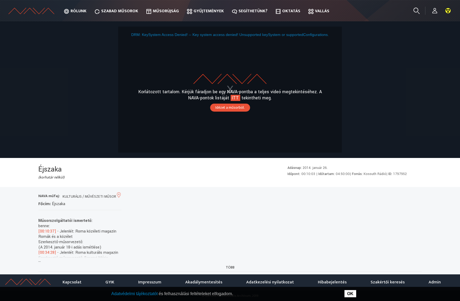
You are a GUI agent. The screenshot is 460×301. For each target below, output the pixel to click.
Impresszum (149, 282)
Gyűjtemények (209, 11)
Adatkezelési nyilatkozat (270, 282)
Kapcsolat (72, 282)
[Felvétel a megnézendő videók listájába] (378, 196)
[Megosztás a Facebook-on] (406, 196)
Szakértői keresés (388, 282)
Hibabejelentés (332, 282)
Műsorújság (166, 11)
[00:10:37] (47, 231)
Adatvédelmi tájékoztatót (135, 293)
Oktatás (291, 11)
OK (350, 293)
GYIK (109, 282)
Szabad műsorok (119, 11)
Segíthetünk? (253, 11)
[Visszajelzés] (416, 196)
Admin (435, 282)
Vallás (322, 11)
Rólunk (79, 11)
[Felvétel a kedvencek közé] (368, 196)
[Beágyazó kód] (397, 196)
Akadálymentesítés (203, 282)
